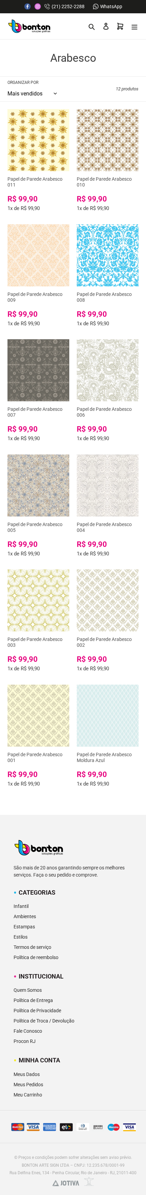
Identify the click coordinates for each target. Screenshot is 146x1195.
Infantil (21, 906)
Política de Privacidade (37, 1010)
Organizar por (22, 82)
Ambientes (25, 916)
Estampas (24, 926)
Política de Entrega (33, 1000)
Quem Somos (28, 990)
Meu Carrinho (28, 1094)
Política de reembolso (36, 957)
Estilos (21, 937)
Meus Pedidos (28, 1084)
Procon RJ (25, 1041)
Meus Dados (27, 1074)
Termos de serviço (32, 947)
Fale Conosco (28, 1031)
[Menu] (134, 26)
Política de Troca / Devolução (44, 1021)
